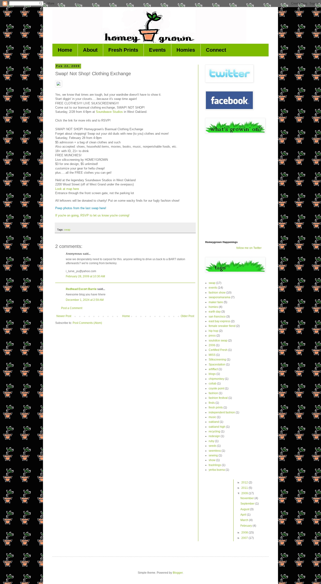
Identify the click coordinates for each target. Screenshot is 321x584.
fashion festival (218, 398)
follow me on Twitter (249, 248)
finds (212, 402)
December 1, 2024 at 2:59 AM (85, 300)
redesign (214, 436)
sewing (213, 455)
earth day (215, 311)
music (212, 417)
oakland (214, 421)
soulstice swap (218, 340)
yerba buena (217, 469)
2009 (245, 493)
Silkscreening (217, 359)
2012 (245, 482)
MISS (212, 355)
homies (213, 307)
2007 (245, 538)
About (90, 50)
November (247, 498)
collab (212, 383)
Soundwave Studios (109, 112)
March (244, 520)
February (246, 525)
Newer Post (63, 316)
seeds (212, 445)
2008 (245, 532)
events (213, 287)
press (212, 335)
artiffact (213, 369)
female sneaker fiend (222, 326)
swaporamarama (219, 297)
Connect (216, 50)
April (243, 514)
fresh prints (216, 407)
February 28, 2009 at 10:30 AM (85, 276)
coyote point (216, 388)
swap (67, 229)
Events (157, 50)
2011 (245, 488)
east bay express (219, 321)
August (245, 509)
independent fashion (222, 412)
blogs (212, 374)
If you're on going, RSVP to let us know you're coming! (92, 215)
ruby (211, 441)
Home (65, 50)
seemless (215, 450)
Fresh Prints (123, 50)
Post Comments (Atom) (87, 323)
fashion (213, 393)
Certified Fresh (218, 350)
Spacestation (217, 364)
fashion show (217, 292)
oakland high (217, 426)
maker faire (216, 302)
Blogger (178, 572)
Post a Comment (71, 308)
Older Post (187, 316)
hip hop (213, 331)
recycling (214, 431)
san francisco (217, 316)
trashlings (215, 465)
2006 (212, 345)
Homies (185, 50)
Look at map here (67, 189)
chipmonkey (216, 378)
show (212, 460)
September (247, 503)
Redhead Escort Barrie (81, 289)
